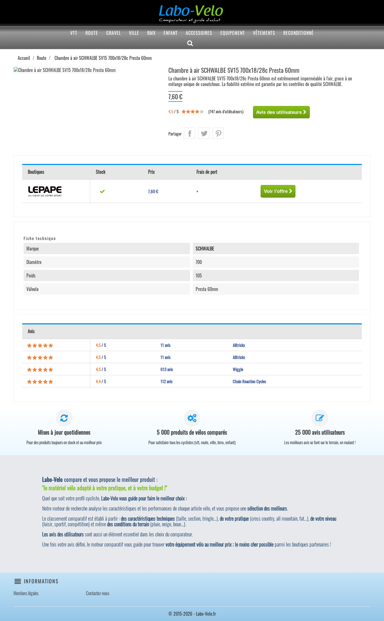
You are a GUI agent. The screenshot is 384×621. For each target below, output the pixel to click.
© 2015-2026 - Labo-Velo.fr (192, 613)
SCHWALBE (205, 248)
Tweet (203, 133)
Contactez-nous (97, 593)
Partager (189, 133)
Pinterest (218, 133)
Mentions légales (26, 593)
